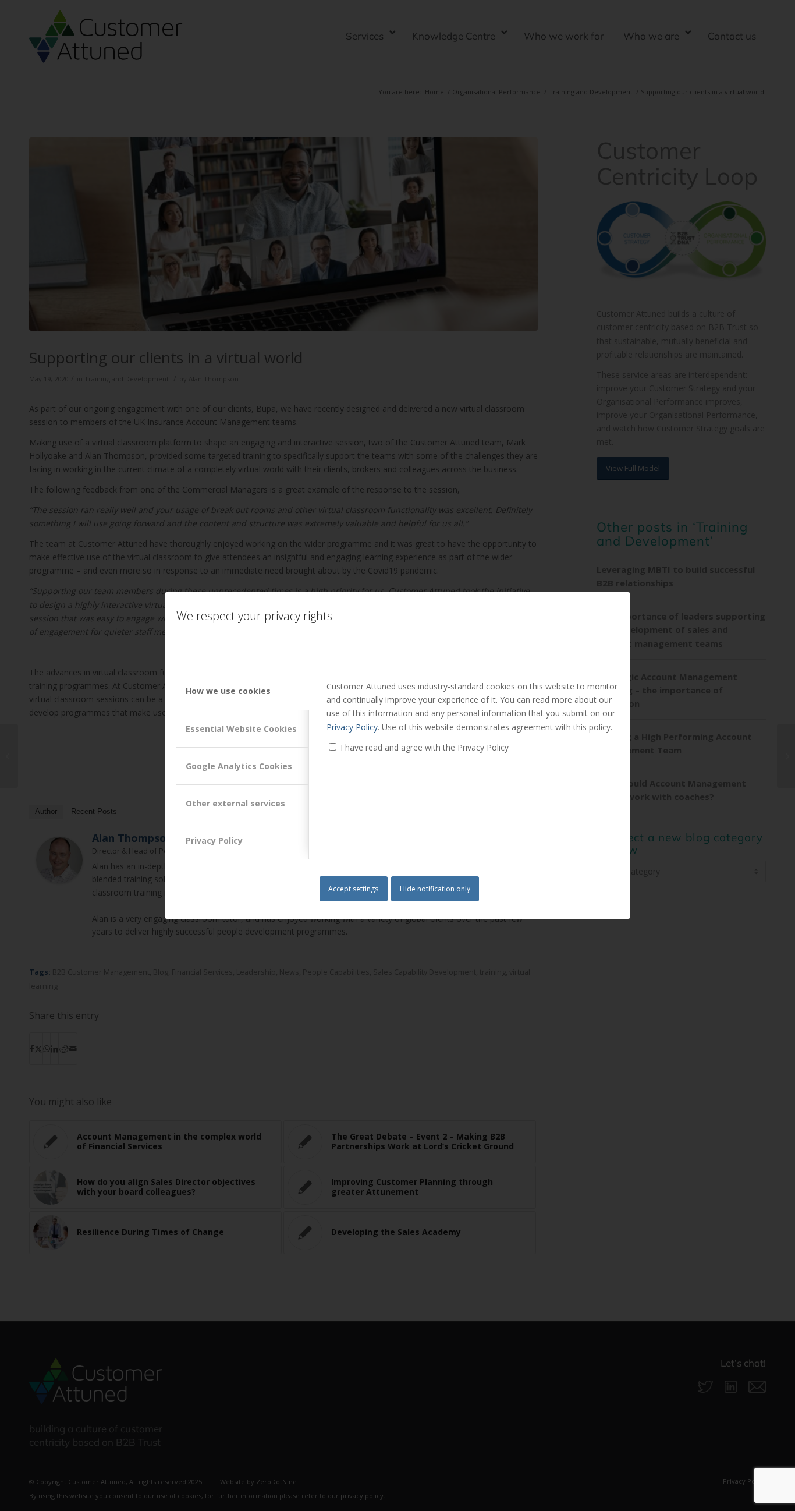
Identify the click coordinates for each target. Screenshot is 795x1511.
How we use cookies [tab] (228, 690)
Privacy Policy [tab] (214, 840)
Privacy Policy (352, 727)
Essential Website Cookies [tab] (241, 728)
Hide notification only (435, 889)
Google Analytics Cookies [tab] (239, 766)
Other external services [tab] (235, 803)
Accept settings (353, 889)
